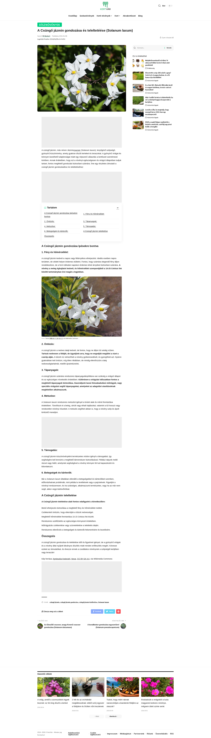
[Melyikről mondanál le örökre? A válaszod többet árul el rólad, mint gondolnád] (138, 63)
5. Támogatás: (89, 226)
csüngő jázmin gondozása (69, 602)
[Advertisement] (82, 132)
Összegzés (49, 236)
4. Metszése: (49, 226)
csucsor (77, 150)
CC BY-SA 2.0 (59, 338)
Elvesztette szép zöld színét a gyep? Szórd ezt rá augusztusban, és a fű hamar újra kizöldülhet (158, 75)
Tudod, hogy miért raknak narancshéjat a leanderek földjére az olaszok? (122, 703)
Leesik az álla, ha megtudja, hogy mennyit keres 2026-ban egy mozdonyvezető (157, 112)
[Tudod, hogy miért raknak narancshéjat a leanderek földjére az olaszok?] (123, 687)
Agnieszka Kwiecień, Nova (64, 559)
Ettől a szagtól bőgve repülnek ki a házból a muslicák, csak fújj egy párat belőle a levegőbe (158, 124)
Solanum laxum (103, 602)
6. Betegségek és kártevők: (56, 231)
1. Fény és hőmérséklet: (93, 214)
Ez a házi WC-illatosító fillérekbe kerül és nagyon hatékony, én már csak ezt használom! (158, 87)
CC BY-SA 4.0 (83, 559)
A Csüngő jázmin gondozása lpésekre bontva (60, 215)
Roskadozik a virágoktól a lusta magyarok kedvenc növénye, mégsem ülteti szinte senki (154, 703)
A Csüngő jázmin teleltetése (95, 231)
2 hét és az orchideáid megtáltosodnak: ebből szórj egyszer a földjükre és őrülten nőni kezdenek (88, 703)
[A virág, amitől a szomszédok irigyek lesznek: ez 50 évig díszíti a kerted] (53, 687)
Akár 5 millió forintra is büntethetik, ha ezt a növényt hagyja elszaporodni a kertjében (159, 100)
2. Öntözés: (49, 221)
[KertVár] (105, 6)
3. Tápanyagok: (90, 221)
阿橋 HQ (52, 338)
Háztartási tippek (152, 80)
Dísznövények (49, 24)
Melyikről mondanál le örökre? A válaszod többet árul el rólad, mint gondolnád (157, 63)
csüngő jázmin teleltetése (88, 602)
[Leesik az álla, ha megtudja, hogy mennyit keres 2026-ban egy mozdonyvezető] (138, 113)
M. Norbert (46, 36)
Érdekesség (151, 68)
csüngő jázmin (54, 602)
